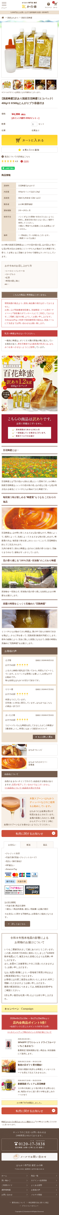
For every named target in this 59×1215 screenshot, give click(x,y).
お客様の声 (35, 1189)
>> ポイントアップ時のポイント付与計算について (29, 1032)
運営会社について (18, 1202)
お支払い (12, 844)
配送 (29, 844)
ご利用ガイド (7, 1185)
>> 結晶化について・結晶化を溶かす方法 (22, 787)
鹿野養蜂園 (6, 1189)
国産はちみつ (12, 17)
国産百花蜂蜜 (26, 17)
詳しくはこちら (18, 923)
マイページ (48, 4)
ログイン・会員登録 (39, 1180)
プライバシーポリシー (30, 1205)
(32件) (26, 161)
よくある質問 (36, 1185)
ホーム (4, 1175)
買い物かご (6, 1180)
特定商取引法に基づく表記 (39, 1202)
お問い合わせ (7, 1194)
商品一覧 (34, 1175)
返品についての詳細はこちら (17, 156)
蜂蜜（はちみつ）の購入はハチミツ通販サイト (18, 1121)
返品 (45, 844)
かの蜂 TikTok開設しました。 (29, 1102)
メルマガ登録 (36, 1194)
